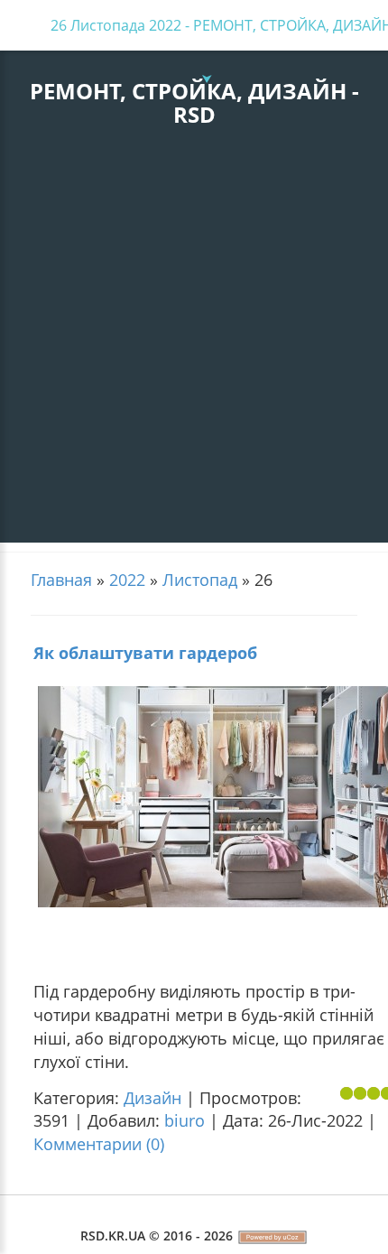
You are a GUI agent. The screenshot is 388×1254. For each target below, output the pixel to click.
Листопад (199, 579)
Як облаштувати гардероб (145, 653)
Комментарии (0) (98, 1144)
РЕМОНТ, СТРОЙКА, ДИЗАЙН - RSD (194, 102)
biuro (184, 1120)
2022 (127, 579)
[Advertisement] (194, 348)
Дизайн (152, 1098)
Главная (61, 579)
